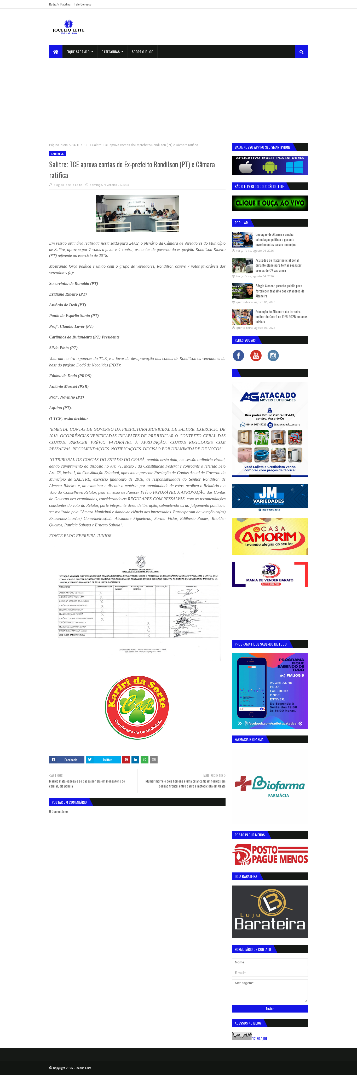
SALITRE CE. (80, 145)
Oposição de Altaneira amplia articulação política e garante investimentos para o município (276, 239)
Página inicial (58, 145)
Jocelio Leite (83, 1068)
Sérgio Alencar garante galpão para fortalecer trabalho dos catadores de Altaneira (280, 290)
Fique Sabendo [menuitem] (78, 51)
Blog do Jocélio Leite (68, 185)
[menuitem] (55, 51)
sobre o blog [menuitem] (143, 51)
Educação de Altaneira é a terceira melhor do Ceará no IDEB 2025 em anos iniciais (282, 316)
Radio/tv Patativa (60, 4)
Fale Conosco (82, 4)
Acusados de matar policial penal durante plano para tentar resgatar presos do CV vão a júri (279, 265)
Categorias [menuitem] (110, 51)
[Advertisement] (178, 97)
